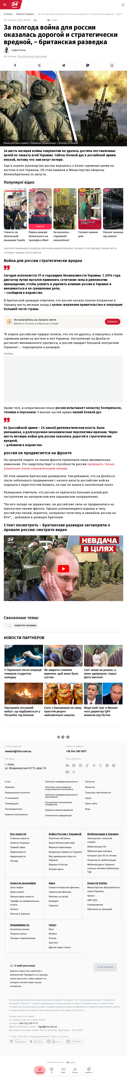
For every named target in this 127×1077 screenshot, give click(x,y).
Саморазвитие (95, 904)
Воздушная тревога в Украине (65, 852)
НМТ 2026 (92, 900)
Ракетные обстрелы (59, 838)
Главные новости (19, 838)
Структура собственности (98, 793)
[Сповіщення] (123, 5)
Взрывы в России (58, 864)
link (67, 765)
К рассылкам (105, 967)
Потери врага (56, 869)
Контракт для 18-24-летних (102, 855)
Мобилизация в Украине (103, 834)
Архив (88, 798)
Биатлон (53, 942)
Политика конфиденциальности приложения (61, 796)
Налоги (14, 909)
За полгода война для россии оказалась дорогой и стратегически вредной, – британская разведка (80, 14)
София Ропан (18, 50)
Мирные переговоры (60, 847)
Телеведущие (12, 804)
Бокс (51, 929)
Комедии (53, 901)
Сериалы (53, 905)
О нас (7, 782)
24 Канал (8, 14)
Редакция (10, 787)
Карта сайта (91, 804)
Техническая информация (58, 816)
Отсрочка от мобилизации (101, 860)
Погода (14, 861)
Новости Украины (25, 14)
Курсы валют (17, 892)
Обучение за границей (99, 909)
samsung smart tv (74, 1041)
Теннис (53, 938)
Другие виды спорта (60, 947)
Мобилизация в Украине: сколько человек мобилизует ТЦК (103, 868)
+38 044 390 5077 (76, 751)
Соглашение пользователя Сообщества (58, 803)
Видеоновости (18, 852)
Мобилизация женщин (99, 851)
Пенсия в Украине (20, 913)
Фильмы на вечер (58, 896)
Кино (52, 883)
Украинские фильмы (60, 892)
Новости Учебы (97, 883)
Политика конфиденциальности (61, 782)
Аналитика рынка (19, 929)
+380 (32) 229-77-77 (28, 1023)
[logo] (15, 4)
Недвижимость (19, 925)
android (18, 1041)
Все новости (18, 834)
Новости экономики (23, 883)
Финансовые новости (22, 896)
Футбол (53, 933)
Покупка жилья (18, 933)
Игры (87, 809)
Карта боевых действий (62, 842)
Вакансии (90, 787)
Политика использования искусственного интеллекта (59, 788)
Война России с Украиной (65, 834)
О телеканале (12, 798)
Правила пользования (16, 815)
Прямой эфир (17, 847)
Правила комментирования (59, 810)
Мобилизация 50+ (96, 846)
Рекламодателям (13, 809)
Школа (91, 895)
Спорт (52, 925)
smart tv (55, 1041)
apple (36, 1041)
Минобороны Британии (32, 56)
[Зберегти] (112, 65)
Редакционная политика (17, 793)
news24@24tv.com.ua (18, 751)
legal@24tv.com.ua (47, 1026)
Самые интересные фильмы (64, 887)
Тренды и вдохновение (22, 938)
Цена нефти (16, 887)
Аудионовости (18, 856)
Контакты (90, 782)
